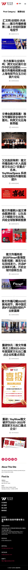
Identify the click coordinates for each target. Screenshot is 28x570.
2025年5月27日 (15, 224)
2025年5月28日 (15, 183)
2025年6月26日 (15, 81)
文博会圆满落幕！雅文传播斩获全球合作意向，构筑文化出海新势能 (14, 118)
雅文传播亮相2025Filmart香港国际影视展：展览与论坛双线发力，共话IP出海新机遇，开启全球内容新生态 (14, 262)
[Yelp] (3, 459)
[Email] (15, 459)
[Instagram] (12, 459)
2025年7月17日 (15, 34)
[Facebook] (6, 459)
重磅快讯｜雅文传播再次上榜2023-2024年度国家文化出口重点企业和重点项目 (14, 350)
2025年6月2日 (15, 127)
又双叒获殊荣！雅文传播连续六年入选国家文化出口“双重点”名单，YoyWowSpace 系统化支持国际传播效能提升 (14, 169)
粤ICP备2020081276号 (8, 561)
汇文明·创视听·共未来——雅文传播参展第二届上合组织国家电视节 (14, 25)
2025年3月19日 (15, 274)
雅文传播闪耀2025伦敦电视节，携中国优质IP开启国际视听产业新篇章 (14, 306)
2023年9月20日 (15, 358)
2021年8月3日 (15, 432)
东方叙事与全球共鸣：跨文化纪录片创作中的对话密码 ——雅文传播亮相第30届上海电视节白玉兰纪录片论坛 (14, 69)
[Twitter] (9, 459)
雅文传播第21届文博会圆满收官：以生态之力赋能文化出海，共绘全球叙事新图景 (14, 215)
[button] (25, 3)
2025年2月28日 (15, 314)
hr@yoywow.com (7, 554)
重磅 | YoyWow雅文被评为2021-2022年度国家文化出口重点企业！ (14, 424)
